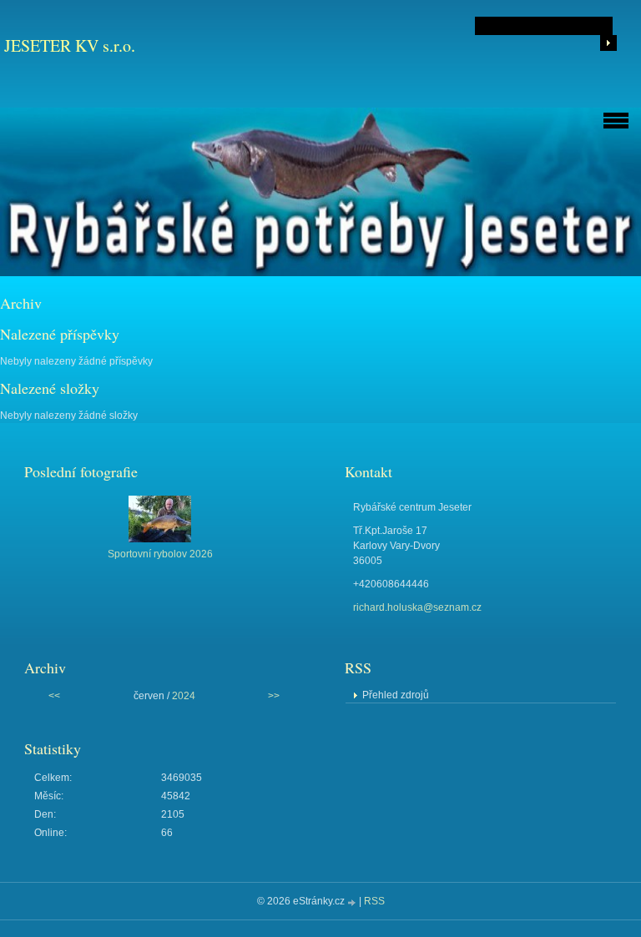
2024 (183, 696)
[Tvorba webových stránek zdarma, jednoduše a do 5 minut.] (353, 902)
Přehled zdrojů (395, 695)
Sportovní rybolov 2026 (160, 554)
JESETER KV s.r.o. (69, 45)
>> (274, 696)
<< (54, 696)
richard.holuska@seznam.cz (417, 607)
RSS (374, 901)
